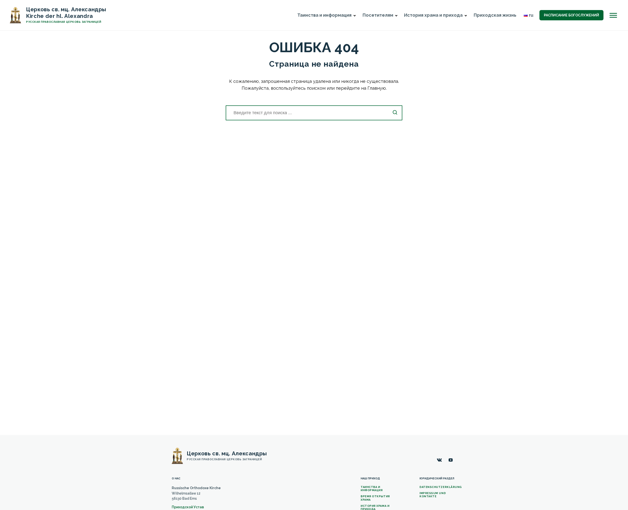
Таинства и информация (372, 488)
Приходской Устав (188, 507)
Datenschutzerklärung (440, 487)
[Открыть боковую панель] (613, 15)
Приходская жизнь (495, 15)
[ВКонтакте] (439, 460)
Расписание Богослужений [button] (571, 15)
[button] (354, 15)
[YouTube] (450, 460)
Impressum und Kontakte (432, 495)
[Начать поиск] (395, 113)
